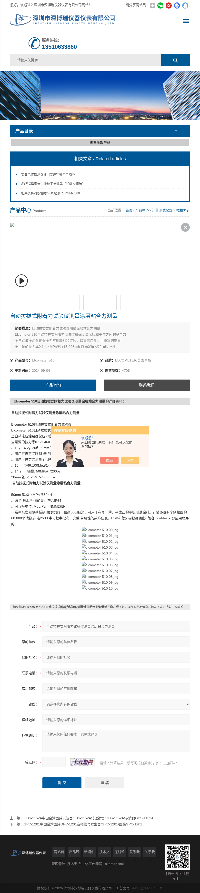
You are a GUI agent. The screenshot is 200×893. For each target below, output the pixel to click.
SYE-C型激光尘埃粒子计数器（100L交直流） (53, 184)
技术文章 (104, 853)
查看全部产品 (100, 142)
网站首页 (59, 853)
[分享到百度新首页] (176, 5)
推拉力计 (183, 210)
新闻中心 (89, 853)
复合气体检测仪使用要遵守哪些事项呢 (48, 174)
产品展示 (74, 853)
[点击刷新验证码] (82, 762)
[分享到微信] (160, 5)
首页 (129, 210)
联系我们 (147, 385)
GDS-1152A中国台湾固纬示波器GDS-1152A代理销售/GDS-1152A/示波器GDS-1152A (88, 818)
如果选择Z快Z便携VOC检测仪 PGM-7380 (50, 193)
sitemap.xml (114, 864)
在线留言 (119, 853)
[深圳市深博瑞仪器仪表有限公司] (64, 21)
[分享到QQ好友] (185, 5)
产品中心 (142, 210)
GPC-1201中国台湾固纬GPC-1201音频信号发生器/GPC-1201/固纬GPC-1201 (83, 824)
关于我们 (150, 853)
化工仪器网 (93, 864)
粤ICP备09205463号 (147, 888)
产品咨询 (53, 385)
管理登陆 (58, 864)
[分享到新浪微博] (168, 5)
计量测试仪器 (162, 210)
